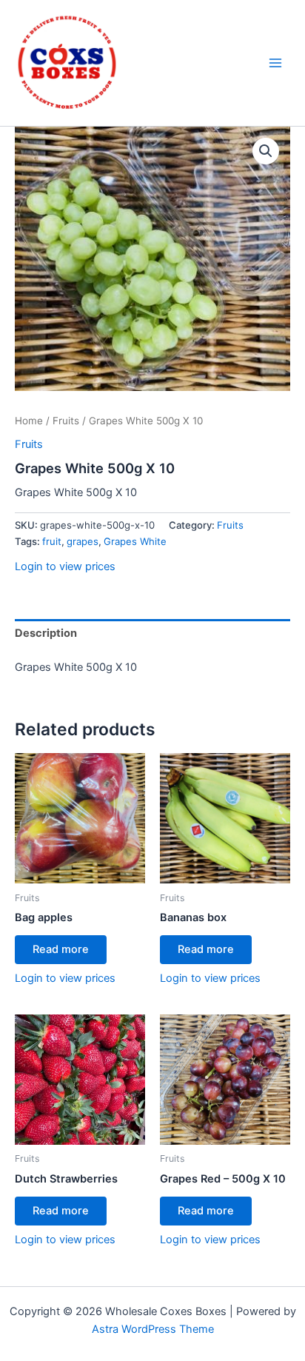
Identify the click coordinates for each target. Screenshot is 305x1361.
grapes (82, 541)
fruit (51, 541)
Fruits (66, 421)
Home (29, 421)
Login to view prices (65, 566)
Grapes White (135, 541)
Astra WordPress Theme (153, 1329)
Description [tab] (46, 633)
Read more (61, 949)
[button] (265, 151)
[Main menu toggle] (275, 63)
